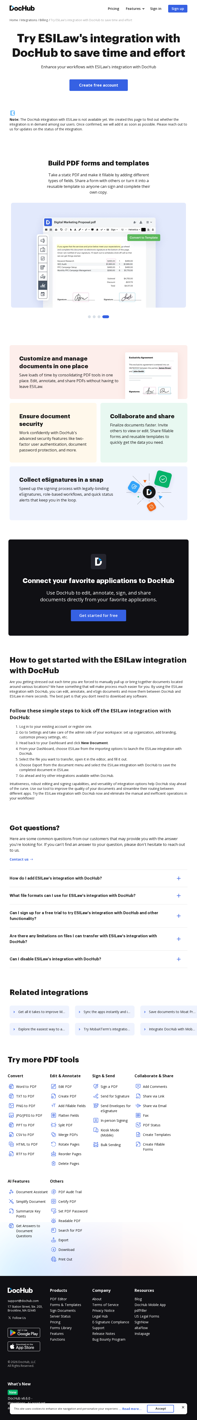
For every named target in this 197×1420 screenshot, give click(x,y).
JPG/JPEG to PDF (29, 1115)
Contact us (19, 859)
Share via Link (153, 1096)
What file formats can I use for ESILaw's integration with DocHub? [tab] (72, 896)
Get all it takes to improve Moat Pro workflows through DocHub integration (43, 1011)
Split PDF (65, 1125)
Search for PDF (70, 1230)
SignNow (141, 1322)
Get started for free (98, 615)
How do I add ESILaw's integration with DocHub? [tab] (56, 878)
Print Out (65, 1259)
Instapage (142, 1333)
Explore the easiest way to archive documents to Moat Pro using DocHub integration (43, 1029)
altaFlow (141, 1327)
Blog (138, 1299)
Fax (145, 1115)
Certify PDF (67, 1201)
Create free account (98, 85)
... (130, 1409)
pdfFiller (141, 1310)
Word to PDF (26, 1086)
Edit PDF (65, 1086)
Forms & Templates (65, 1304)
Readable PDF (69, 1220)
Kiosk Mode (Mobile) (110, 1132)
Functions (57, 1339)
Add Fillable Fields (72, 1105)
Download (66, 1249)
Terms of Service (105, 1304)
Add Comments (155, 1086)
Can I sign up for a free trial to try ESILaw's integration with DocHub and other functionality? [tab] (84, 916)
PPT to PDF (25, 1125)
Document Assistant (32, 1192)
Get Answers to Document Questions (28, 1230)
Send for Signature (115, 1096)
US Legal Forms (147, 1316)
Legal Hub (100, 1316)
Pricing (113, 8)
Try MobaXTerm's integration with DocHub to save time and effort (109, 1029)
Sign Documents (63, 1310)
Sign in (155, 8)
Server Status (60, 1316)
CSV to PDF (25, 1134)
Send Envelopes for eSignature (116, 1108)
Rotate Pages (69, 1144)
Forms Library (61, 1327)
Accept (160, 1408)
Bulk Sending (111, 1144)
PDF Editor (58, 1299)
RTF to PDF (25, 1154)
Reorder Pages (69, 1154)
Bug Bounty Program (108, 1339)
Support (98, 1327)
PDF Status (151, 1125)
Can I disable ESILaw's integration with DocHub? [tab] (55, 959)
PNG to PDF (25, 1105)
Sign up (178, 8)
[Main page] (22, 8)
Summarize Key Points (28, 1213)
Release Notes (103, 1333)
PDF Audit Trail (70, 1192)
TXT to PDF (25, 1096)
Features (133, 8)
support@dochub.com (23, 1301)
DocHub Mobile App (150, 1304)
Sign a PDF (109, 1086)
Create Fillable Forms (154, 1147)
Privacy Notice (103, 1310)
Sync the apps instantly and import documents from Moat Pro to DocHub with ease (109, 1011)
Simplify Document (31, 1201)
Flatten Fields (68, 1115)
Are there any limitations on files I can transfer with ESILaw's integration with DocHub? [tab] (83, 939)
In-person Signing (114, 1120)
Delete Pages (68, 1163)
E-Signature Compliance (110, 1322)
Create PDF (67, 1096)
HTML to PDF (27, 1144)
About (97, 1299)
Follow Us (19, 1318)
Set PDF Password (72, 1211)
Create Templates (157, 1134)
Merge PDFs (68, 1134)
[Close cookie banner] (183, 1407)
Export (63, 1240)
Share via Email (154, 1105)
